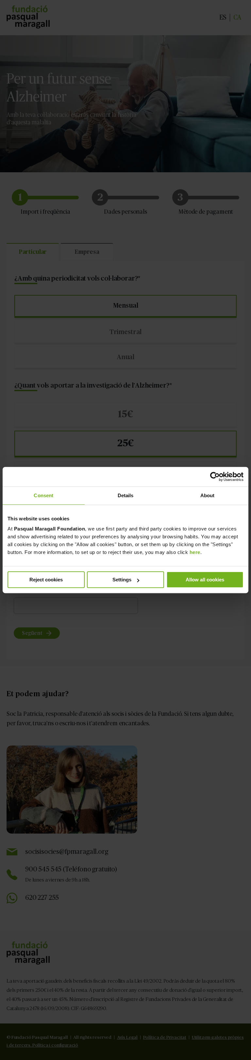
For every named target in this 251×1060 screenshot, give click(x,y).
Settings (121, 579)
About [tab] (207, 495)
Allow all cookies (205, 579)
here (195, 552)
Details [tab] (126, 495)
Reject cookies (46, 579)
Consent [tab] (43, 495)
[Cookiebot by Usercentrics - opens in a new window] (214, 477)
